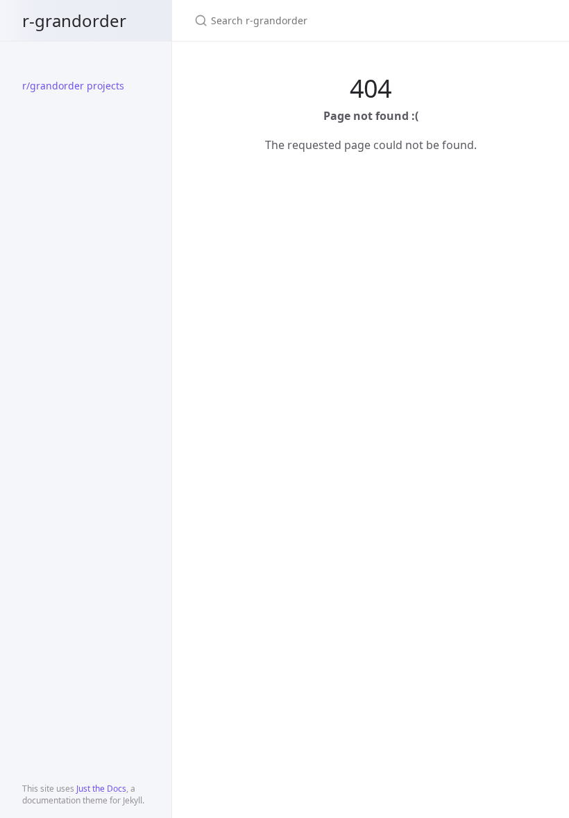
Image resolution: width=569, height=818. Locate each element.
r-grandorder (74, 20)
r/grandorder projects (73, 85)
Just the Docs (101, 788)
